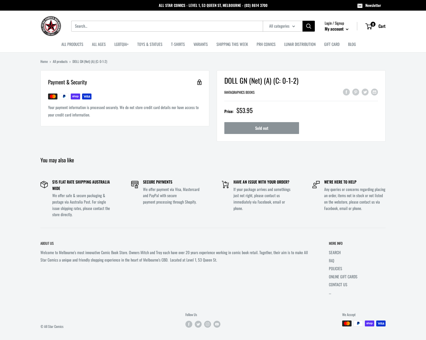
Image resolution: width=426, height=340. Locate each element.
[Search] (308, 26)
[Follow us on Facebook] (188, 324)
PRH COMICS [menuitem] (266, 44)
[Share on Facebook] (346, 91)
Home (44, 61)
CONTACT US (338, 284)
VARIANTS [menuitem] (201, 44)
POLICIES (335, 268)
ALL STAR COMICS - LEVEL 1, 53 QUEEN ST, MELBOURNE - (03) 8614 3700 (213, 5)
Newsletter (373, 5)
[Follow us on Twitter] (198, 324)
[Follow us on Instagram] (207, 324)
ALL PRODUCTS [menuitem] (72, 44)
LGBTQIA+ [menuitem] (121, 44)
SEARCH (335, 252)
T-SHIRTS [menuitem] (178, 44)
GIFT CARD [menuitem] (331, 44)
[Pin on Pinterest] (355, 91)
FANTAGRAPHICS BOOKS (239, 92)
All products (60, 61)
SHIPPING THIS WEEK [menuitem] (232, 44)
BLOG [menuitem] (352, 44)
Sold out (261, 128)
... (330, 292)
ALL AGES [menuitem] (99, 44)
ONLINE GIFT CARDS (343, 277)
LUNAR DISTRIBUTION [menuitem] (300, 44)
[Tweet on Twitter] (365, 91)
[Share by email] (374, 91)
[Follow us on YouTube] (216, 324)
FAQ (331, 261)
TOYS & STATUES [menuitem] (149, 44)
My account (335, 29)
